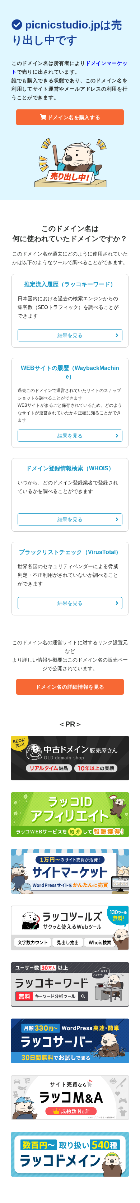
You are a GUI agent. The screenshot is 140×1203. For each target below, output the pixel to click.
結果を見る (70, 335)
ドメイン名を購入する (74, 117)
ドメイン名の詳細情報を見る (70, 687)
